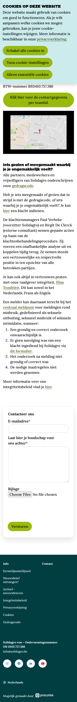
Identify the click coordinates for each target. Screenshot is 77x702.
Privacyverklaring (15, 607)
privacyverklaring (51, 39)
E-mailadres (19, 421)
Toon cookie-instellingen (27, 62)
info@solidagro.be (15, 651)
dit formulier (21, 351)
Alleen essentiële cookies (27, 74)
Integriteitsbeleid (15, 600)
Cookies (8, 615)
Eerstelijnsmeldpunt (17, 571)
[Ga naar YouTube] (42, 663)
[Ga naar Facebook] (19, 663)
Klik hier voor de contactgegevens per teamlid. (38, 100)
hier (6, 210)
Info (6, 563)
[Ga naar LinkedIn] (31, 663)
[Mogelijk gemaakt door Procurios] (44, 695)
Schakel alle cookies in (25, 50)
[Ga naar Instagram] (7, 663)
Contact (47, 563)
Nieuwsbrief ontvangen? (11, 580)
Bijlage (13, 489)
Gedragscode (12, 622)
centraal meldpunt (18, 307)
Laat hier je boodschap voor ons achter (31, 440)
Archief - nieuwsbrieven (13, 591)
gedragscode (22, 185)
